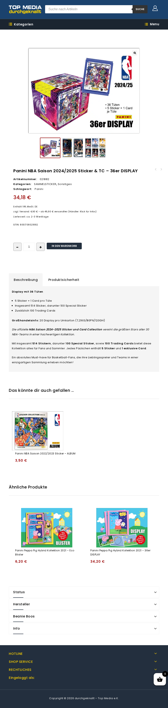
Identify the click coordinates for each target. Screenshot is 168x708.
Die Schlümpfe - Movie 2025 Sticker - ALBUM (161, 169)
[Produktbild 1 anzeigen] (50, 148)
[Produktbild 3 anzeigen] (95, 148)
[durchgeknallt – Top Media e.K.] (25, 9)
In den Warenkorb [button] (19, 462)
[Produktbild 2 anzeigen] (72, 148)
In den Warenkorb (64, 246)
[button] (134, 53)
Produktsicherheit (63, 279)
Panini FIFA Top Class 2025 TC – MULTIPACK (155, 169)
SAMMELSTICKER (45, 184)
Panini (39, 189)
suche (140, 9)
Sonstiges (65, 184)
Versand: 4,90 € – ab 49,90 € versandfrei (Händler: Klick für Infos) (58, 211)
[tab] (26, 279)
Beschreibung (26, 279)
